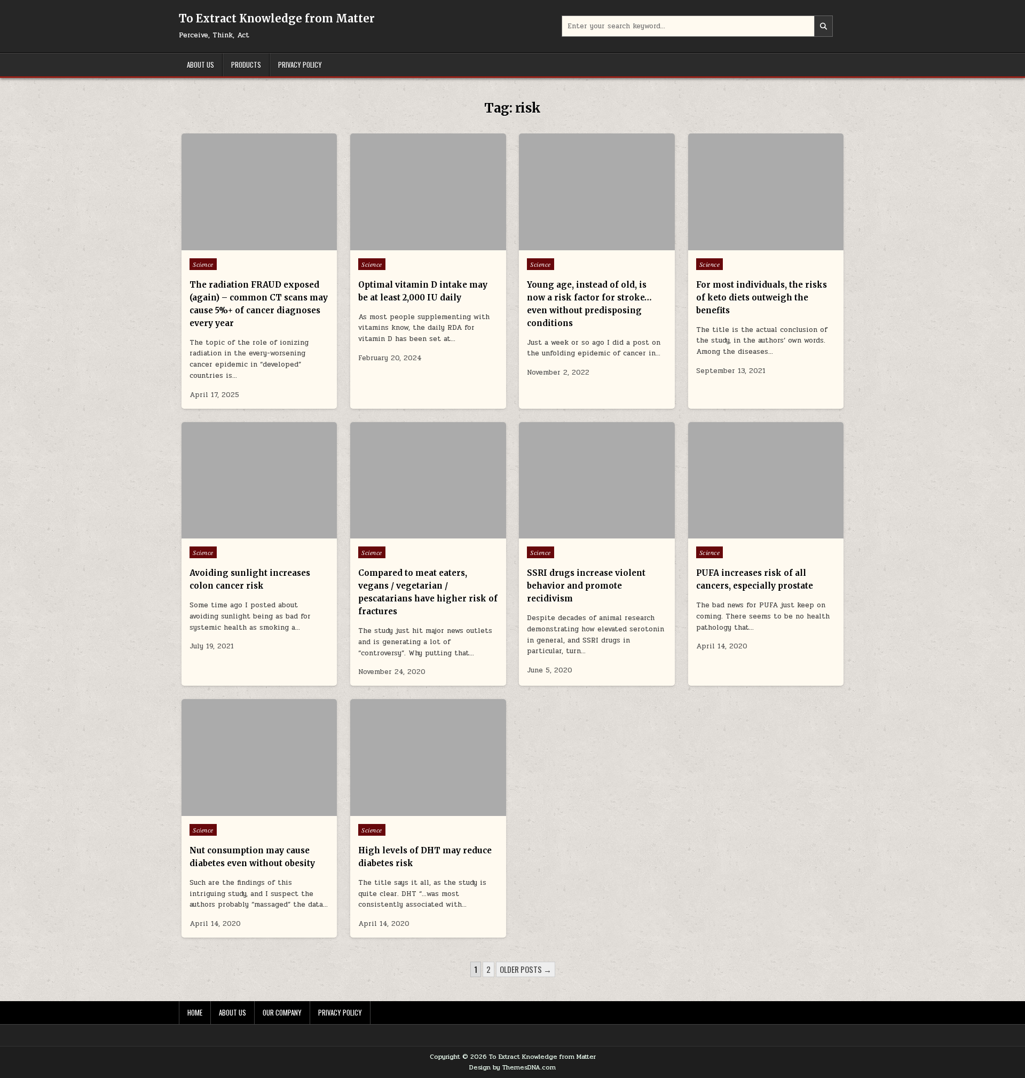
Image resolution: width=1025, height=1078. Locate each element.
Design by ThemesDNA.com (512, 1067)
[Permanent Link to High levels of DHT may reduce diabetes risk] (428, 757)
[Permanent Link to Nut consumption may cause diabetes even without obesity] (259, 757)
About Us (200, 64)
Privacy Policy (300, 64)
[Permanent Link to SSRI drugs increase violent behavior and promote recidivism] (596, 480)
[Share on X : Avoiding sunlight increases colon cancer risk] (243, 532)
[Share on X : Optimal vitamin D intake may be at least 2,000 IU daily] (412, 244)
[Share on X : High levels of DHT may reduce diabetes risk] (412, 810)
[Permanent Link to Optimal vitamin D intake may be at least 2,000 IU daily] (428, 191)
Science (203, 264)
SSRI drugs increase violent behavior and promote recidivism (586, 586)
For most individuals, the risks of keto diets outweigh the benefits (761, 297)
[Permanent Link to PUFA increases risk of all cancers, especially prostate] (765, 480)
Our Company (282, 1012)
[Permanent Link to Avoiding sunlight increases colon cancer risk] (259, 480)
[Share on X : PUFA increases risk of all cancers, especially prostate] (750, 532)
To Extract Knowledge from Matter (277, 18)
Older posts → (525, 969)
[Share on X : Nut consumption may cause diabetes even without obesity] (243, 810)
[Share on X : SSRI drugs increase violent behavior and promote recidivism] (581, 532)
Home (194, 1012)
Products (246, 64)
